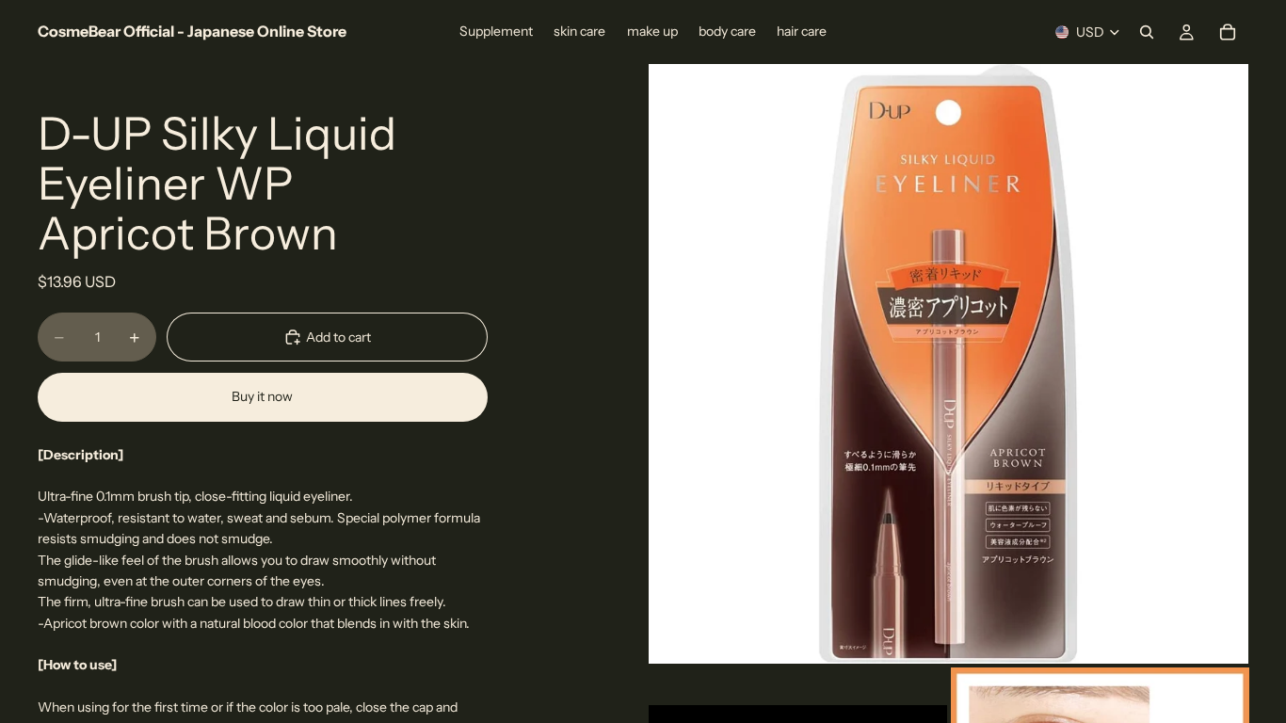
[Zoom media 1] (948, 364)
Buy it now (262, 396)
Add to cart (338, 337)
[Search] (1146, 32)
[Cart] (1227, 32)
